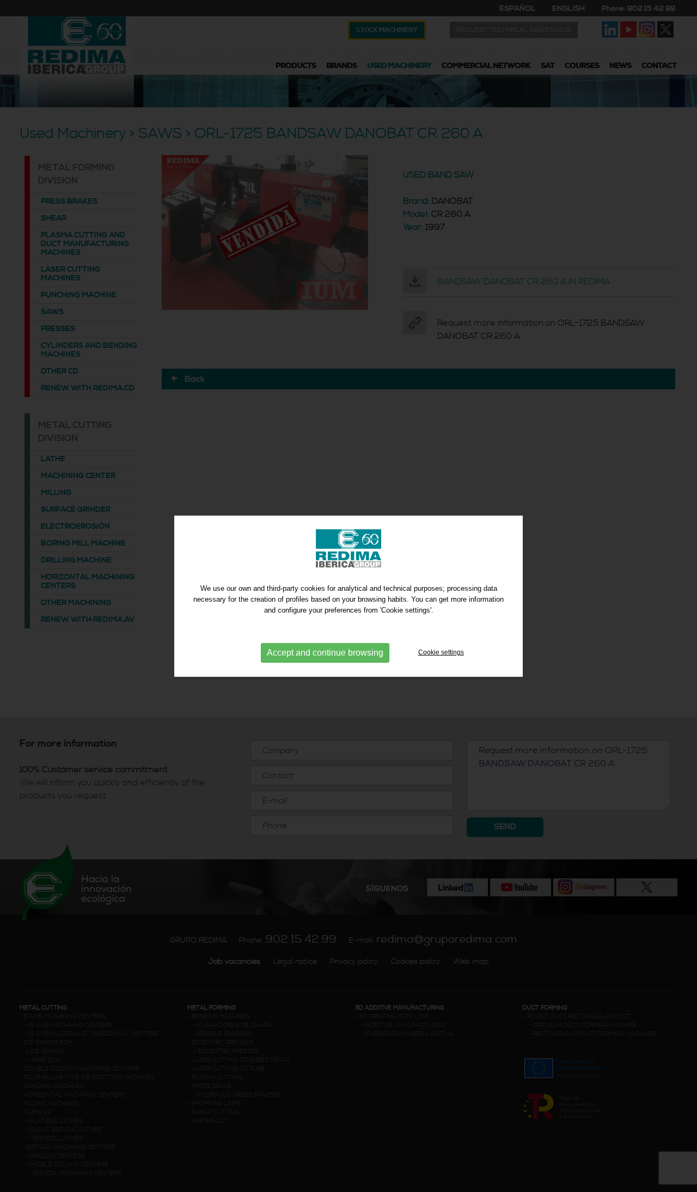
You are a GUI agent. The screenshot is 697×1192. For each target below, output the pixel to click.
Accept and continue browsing (325, 652)
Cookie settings (441, 652)
